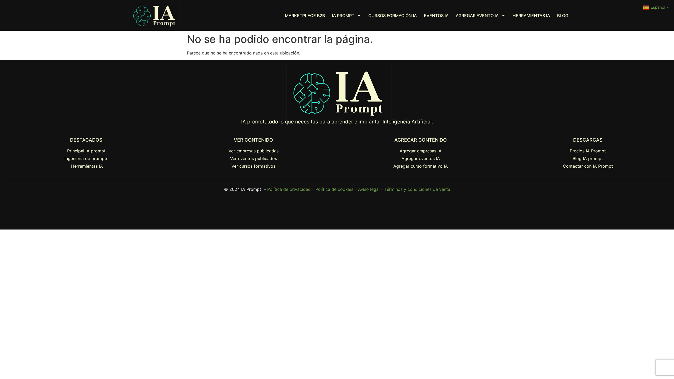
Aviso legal (369, 189)
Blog (562, 15)
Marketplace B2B (305, 15)
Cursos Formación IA (392, 15)
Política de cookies (334, 189)
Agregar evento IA (477, 15)
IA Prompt (343, 15)
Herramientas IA (531, 15)
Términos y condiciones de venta (417, 189)
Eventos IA (436, 15)
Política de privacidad (289, 189)
